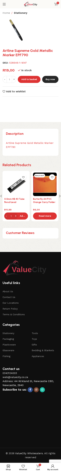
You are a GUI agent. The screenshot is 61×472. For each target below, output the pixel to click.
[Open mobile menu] (4, 4)
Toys (34, 339)
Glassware (8, 350)
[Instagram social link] (36, 389)
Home (6, 12)
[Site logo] (30, 4)
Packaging (8, 339)
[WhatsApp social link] (42, 389)
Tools (35, 333)
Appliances (38, 356)
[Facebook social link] (30, 389)
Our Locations (11, 302)
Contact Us (9, 297)
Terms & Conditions (14, 314)
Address (8, 381)
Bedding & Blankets (43, 350)
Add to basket (29, 79)
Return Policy (10, 308)
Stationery (20, 12)
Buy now (50, 79)
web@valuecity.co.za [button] (15, 377)
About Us (8, 291)
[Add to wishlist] (23, 177)
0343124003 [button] (10, 373)
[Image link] (25, 268)
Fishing (6, 356)
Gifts (34, 344)
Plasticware (9, 344)
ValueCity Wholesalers (29, 453)
